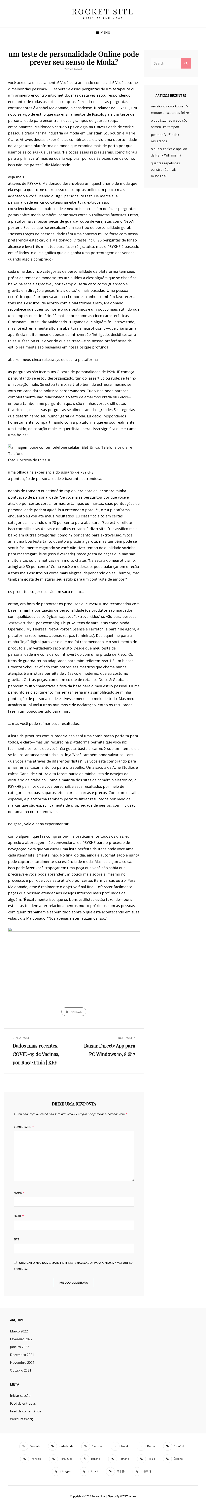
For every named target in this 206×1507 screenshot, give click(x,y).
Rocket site (103, 11)
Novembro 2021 (22, 1362)
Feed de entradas (23, 1403)
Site (16, 1239)
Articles (76, 1011)
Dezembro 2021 (22, 1354)
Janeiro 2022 (19, 1347)
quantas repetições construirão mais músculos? (165, 169)
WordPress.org (21, 1419)
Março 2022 (19, 1331)
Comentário (24, 1127)
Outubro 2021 (20, 1370)
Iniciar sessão (20, 1395)
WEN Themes (128, 1496)
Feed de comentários (25, 1411)
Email (19, 1216)
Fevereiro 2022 (21, 1339)
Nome (19, 1192)
